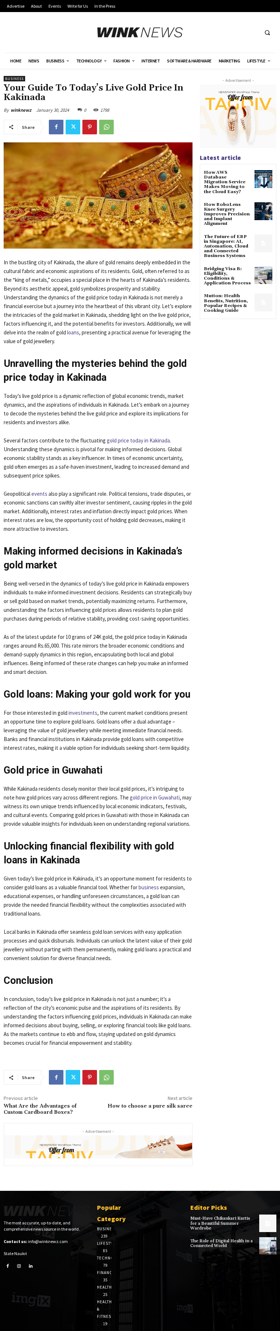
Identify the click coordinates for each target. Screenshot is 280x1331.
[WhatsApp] (106, 127)
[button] (267, 32)
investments (83, 712)
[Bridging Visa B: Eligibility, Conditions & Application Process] (263, 275)
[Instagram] (19, 1266)
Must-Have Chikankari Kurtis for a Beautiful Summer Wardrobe (220, 1223)
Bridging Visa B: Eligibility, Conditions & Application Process (227, 276)
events (39, 493)
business (149, 887)
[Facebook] (56, 127)
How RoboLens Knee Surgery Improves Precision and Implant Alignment (227, 214)
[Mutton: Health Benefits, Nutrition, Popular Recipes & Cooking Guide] (263, 302)
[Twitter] (73, 127)
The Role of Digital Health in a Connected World (221, 1243)
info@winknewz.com (48, 1241)
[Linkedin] (31, 1266)
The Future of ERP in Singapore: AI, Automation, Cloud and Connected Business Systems (226, 246)
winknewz (21, 110)
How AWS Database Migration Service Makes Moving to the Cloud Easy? (224, 182)
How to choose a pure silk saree (150, 1106)
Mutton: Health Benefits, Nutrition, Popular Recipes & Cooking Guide (226, 303)
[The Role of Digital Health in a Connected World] (267, 1245)
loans (73, 332)
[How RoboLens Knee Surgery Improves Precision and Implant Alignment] (263, 211)
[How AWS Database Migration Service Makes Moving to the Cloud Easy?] (263, 179)
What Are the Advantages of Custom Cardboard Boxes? (40, 1109)
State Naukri (15, 1253)
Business (14, 78)
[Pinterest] (89, 127)
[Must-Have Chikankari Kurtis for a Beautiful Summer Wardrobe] (267, 1223)
